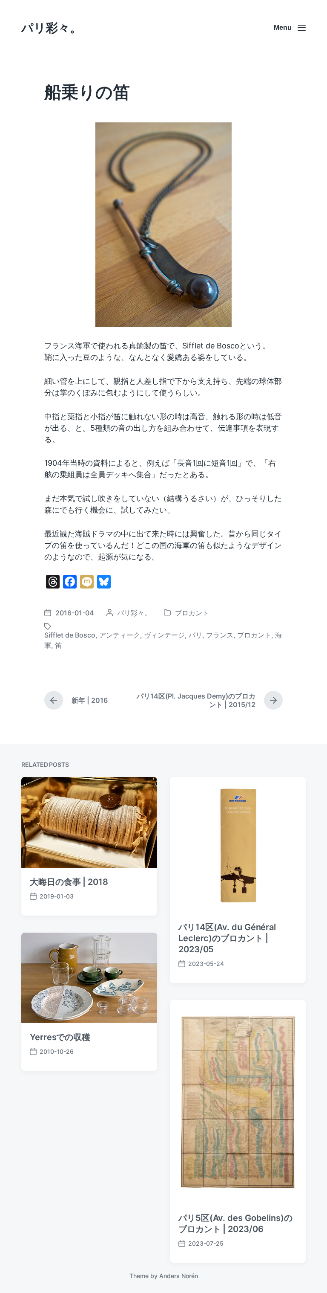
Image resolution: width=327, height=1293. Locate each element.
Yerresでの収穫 (60, 1037)
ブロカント (192, 613)
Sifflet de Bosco (69, 635)
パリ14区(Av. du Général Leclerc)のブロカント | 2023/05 (227, 938)
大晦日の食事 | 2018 (69, 882)
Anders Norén (178, 1275)
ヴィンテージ (164, 635)
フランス (219, 635)
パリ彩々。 (51, 27)
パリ (195, 635)
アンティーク (119, 635)
